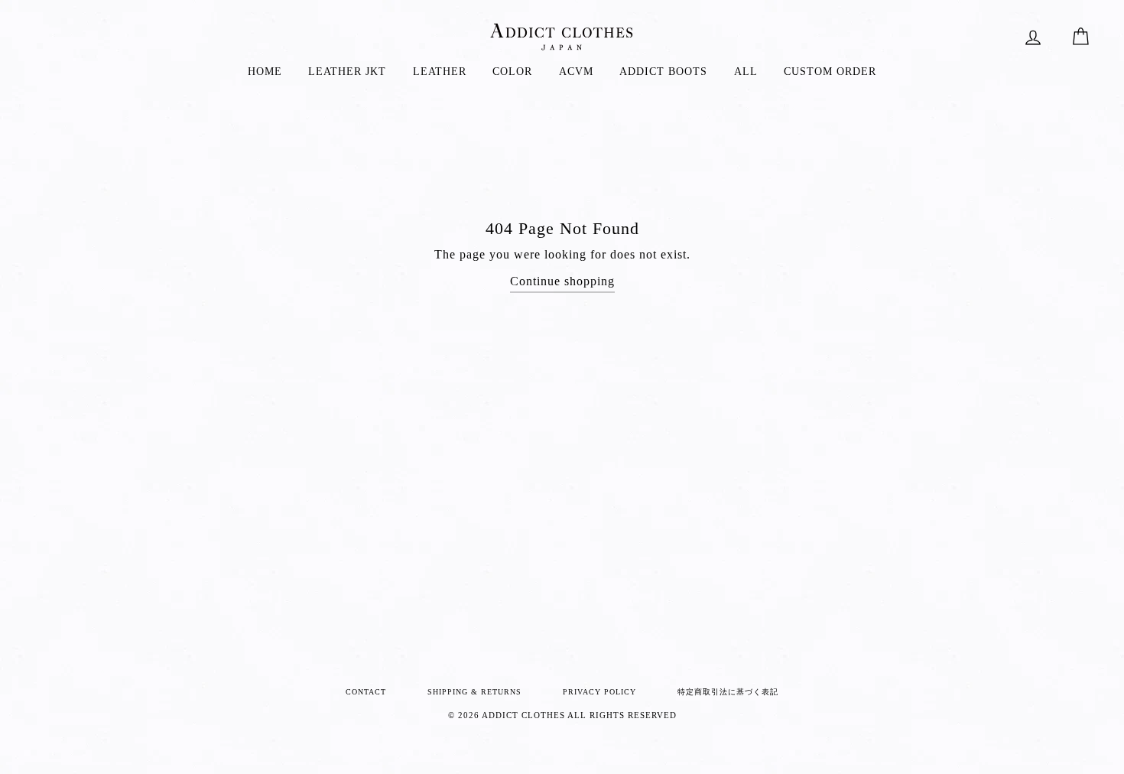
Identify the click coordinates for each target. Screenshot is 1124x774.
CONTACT (366, 692)
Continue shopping (562, 281)
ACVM (576, 71)
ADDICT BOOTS (663, 71)
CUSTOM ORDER (830, 71)
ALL (746, 71)
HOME (265, 71)
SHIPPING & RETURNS (474, 692)
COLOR (512, 71)
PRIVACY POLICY (599, 692)
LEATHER (439, 71)
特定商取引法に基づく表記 (727, 692)
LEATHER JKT (347, 71)
